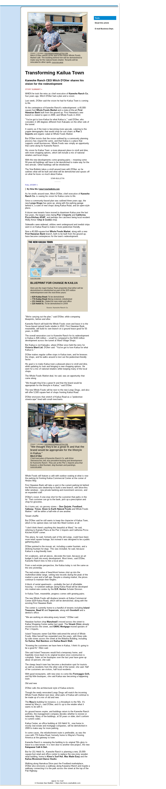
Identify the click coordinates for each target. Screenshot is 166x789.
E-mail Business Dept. (104, 29)
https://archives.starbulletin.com (67, 783)
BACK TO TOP (58, 781)
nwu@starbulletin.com (49, 189)
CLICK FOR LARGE (57, 62)
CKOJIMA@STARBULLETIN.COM (56, 53)
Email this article (102, 23)
